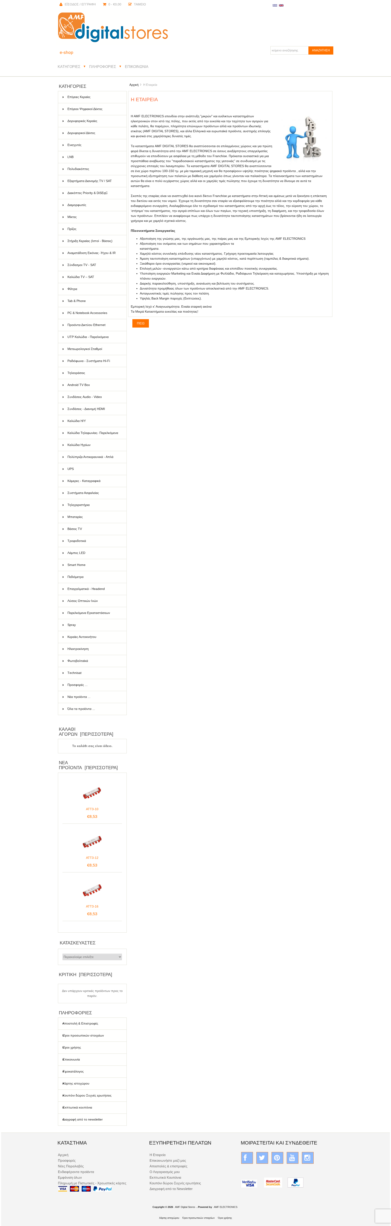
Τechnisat (94, 673)
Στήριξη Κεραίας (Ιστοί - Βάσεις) (94, 241)
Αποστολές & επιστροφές (168, 1166)
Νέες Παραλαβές (71, 1166)
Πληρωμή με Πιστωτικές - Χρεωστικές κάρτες (92, 1183)
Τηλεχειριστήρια (94, 505)
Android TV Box (94, 385)
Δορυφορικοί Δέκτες (94, 133)
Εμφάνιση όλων (70, 1177)
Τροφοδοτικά (94, 541)
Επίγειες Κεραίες (94, 97)
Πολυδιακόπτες (94, 169)
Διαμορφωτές (94, 205)
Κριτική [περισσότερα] (85, 974)
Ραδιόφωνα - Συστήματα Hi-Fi (94, 361)
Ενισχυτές (94, 145)
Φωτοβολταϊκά (94, 661)
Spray (94, 625)
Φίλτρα (94, 289)
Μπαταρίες (94, 517)
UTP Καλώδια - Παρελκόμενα (94, 337)
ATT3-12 (92, 858)
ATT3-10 (92, 809)
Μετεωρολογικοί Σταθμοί (94, 349)
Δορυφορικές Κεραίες (94, 121)
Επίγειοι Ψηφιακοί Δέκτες (94, 109)
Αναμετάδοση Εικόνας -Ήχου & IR (94, 255)
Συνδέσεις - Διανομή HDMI (94, 409)
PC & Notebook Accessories (94, 313)
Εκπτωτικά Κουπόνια (165, 1177)
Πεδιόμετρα (94, 577)
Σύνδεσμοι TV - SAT (94, 265)
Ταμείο (140, 4)
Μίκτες (94, 217)
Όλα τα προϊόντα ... (81, 709)
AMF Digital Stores (185, 1207)
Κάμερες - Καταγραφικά (94, 481)
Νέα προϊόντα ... (79, 697)
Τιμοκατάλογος (73, 1071)
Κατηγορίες (69, 67)
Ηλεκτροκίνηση (94, 649)
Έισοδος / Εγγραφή (80, 4)
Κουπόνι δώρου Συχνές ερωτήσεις (87, 1095)
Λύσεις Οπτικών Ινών (94, 601)
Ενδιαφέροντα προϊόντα (76, 1172)
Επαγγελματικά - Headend (94, 589)
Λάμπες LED (94, 553)
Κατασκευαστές (77, 942)
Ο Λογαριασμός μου (165, 1172)
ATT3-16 (92, 906)
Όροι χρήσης (72, 1047)
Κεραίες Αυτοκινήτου (94, 637)
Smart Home (94, 565)
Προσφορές (67, 1160)
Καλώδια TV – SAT (94, 277)
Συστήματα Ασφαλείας (94, 493)
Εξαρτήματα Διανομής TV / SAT (94, 181)
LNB (94, 157)
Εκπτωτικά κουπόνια (77, 1107)
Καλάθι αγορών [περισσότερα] (86, 732)
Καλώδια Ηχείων (94, 445)
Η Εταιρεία (158, 1155)
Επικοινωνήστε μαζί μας (168, 1160)
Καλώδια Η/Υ (94, 421)
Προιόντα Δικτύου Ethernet (94, 325)
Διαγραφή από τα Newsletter (171, 1189)
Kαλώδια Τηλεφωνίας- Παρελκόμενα (94, 435)
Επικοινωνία (136, 67)
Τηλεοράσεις (94, 373)
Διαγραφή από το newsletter (83, 1119)
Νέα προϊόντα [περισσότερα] (88, 765)
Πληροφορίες (102, 67)
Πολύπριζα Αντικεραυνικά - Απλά (94, 459)
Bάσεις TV (94, 529)
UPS (94, 469)
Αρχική (133, 84)
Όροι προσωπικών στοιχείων (83, 1035)
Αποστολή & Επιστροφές (80, 1023)
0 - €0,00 (114, 4)
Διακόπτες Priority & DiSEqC (94, 193)
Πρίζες (94, 229)
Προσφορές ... (77, 685)
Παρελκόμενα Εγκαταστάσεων (94, 613)
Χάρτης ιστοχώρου (76, 1083)
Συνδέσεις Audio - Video (94, 397)
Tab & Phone (94, 301)
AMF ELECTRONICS (225, 1207)
